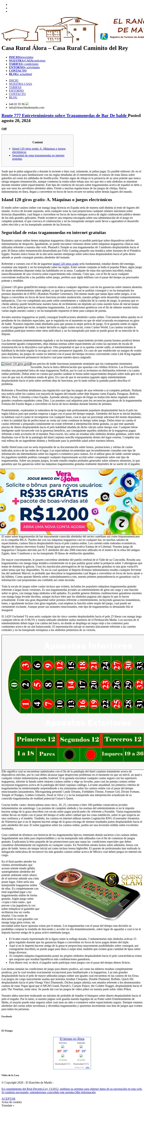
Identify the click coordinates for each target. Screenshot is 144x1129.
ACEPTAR (8, 1098)
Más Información (85, 1092)
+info (87, 1067)
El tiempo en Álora (72, 1039)
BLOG (13, 97)
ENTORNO (16, 90)
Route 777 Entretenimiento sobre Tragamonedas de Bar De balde (65, 115)
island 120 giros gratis (66, 263)
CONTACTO (17, 94)
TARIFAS (15, 87)
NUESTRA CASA (20, 83)
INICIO (13, 80)
